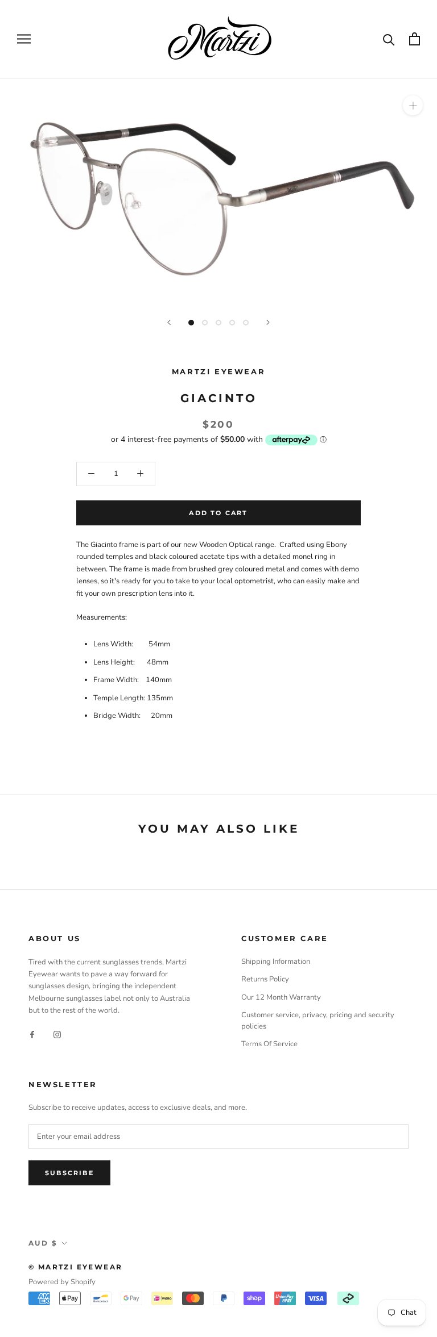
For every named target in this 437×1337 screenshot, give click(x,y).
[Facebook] (32, 1035)
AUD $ (42, 1243)
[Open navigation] (24, 39)
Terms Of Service (269, 1044)
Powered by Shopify (62, 1282)
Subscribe (69, 1173)
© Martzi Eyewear (75, 1267)
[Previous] (169, 322)
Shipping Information (275, 961)
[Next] (268, 322)
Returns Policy (265, 979)
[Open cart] (414, 38)
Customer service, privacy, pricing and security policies (317, 1020)
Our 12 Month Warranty (281, 997)
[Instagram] (57, 1035)
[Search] (389, 39)
